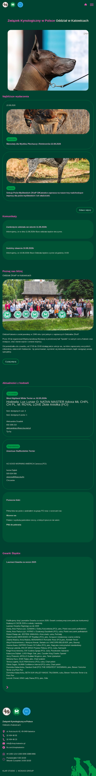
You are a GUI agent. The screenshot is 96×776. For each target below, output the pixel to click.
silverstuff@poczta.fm (15, 477)
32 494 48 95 (11, 735)
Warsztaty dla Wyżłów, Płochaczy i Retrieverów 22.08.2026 (33, 144)
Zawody (11, 188)
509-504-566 (11, 473)
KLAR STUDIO (8, 771)
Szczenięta (12, 393)
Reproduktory (13, 446)
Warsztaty (12, 139)
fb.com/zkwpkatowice (15, 747)
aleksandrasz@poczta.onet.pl (18, 428)
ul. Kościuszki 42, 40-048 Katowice (20, 731)
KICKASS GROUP (26, 771)
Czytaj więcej (10, 362)
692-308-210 (11, 425)
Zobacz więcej (85, 210)
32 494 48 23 (11, 739)
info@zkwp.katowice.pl (15, 743)
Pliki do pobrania (13, 525)
